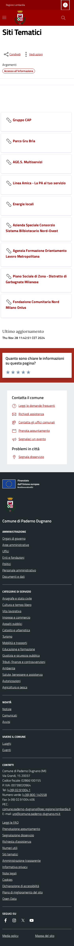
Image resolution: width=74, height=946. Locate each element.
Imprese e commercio (16, 617)
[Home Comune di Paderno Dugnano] (24, 18)
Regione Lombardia (15, 5)
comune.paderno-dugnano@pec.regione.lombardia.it (36, 809)
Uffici (5, 551)
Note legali (9, 873)
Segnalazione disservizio (18, 835)
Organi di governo (13, 538)
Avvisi (6, 721)
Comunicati (9, 715)
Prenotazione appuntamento (21, 828)
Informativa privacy (15, 866)
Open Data (9, 898)
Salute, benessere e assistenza (22, 674)
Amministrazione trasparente (21, 860)
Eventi (6, 749)
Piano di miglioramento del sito (22, 892)
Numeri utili (9, 847)
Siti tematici (10, 854)
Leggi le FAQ (10, 822)
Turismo (7, 636)
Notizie (6, 709)
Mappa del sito (44, 935)
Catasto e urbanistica (16, 630)
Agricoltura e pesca (14, 687)
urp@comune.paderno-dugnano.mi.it (36, 813)
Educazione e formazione (18, 649)
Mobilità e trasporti (14, 642)
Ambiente (8, 668)
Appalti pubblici (12, 623)
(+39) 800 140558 (34, 794)
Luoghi (6, 743)
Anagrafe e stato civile (17, 598)
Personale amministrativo (19, 570)
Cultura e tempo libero (16, 604)
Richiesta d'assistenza (16, 841)
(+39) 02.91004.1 (18, 790)
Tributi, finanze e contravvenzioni (23, 661)
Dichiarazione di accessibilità (20, 886)
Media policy (10, 935)
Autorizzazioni (11, 680)
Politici (6, 563)
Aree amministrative (15, 544)
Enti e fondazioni (13, 557)
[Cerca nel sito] (63, 18)
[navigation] (4, 17)
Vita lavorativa (11, 611)
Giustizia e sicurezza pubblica (21, 655)
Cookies (7, 879)
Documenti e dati (13, 576)
